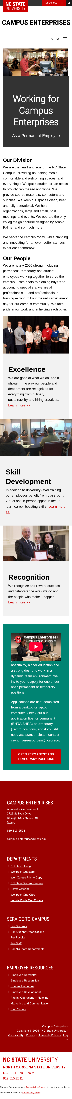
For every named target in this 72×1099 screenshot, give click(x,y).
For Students (19, 926)
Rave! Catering (20, 888)
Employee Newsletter (24, 974)
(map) (11, 822)
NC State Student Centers (27, 883)
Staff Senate (18, 1009)
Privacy (30, 1035)
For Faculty (18, 937)
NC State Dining (21, 866)
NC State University (54, 1030)
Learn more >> (19, 405)
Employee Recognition (25, 980)
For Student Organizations (27, 931)
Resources (51, 3)
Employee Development (26, 992)
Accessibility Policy (31, 1092)
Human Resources (22, 986)
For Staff (16, 943)
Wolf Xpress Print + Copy (26, 877)
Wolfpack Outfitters (23, 871)
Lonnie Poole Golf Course (27, 900)
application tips (22, 718)
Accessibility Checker (36, 1087)
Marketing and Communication (30, 1003)
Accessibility (15, 1035)
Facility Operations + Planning (29, 997)
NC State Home (18, 3)
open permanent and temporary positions (36, 757)
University (30, 1059)
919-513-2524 (16, 830)
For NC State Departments (27, 949)
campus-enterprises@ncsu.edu (27, 838)
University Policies (49, 1035)
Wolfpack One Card (23, 894)
